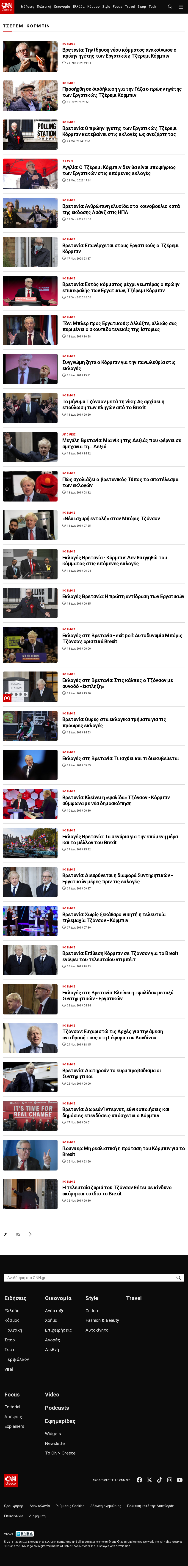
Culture (92, 1310)
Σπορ (142, 7)
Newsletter (55, 1443)
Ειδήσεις (27, 7)
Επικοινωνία (13, 1516)
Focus (117, 7)
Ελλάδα (79, 7)
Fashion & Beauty (102, 1320)
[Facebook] (139, 1480)
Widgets (53, 1433)
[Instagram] (169, 1480)
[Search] (178, 1277)
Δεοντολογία (40, 1506)
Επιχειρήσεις (58, 1330)
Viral (8, 1369)
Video (52, 1394)
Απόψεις (13, 1416)
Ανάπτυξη (54, 1310)
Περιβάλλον (16, 1359)
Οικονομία (62, 7)
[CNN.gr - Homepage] (7, 7)
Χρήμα (51, 1320)
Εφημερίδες (60, 1421)
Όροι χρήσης (14, 1506)
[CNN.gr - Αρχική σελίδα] (11, 1480)
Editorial (12, 1406)
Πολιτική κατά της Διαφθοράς (150, 1506)
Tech (152, 7)
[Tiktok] (159, 1480)
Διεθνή (52, 1349)
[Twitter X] (149, 1480)
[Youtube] (179, 1480)
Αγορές (52, 1340)
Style (106, 7)
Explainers (14, 1426)
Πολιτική (44, 7)
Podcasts (57, 1408)
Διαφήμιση (37, 1516)
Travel (130, 7)
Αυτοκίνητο (97, 1330)
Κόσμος (93, 7)
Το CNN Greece (60, 1453)
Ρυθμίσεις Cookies (70, 1506)
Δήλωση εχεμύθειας (105, 1506)
